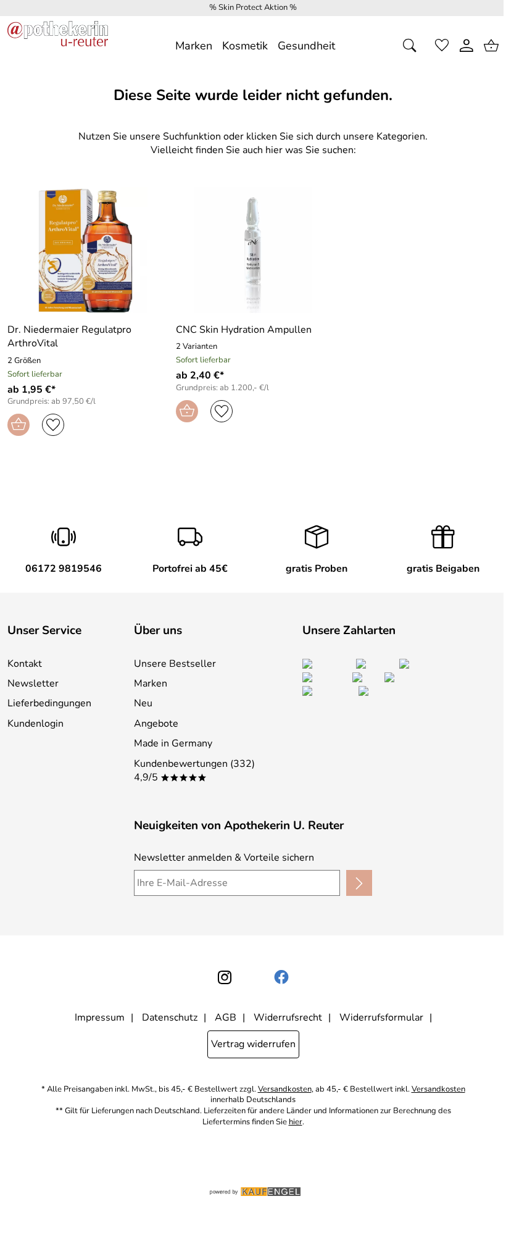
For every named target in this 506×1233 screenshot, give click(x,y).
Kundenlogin (35, 723)
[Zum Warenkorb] (491, 45)
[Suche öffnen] (413, 45)
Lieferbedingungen (49, 703)
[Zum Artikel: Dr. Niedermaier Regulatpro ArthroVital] (84, 250)
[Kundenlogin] (466, 45)
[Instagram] (224, 977)
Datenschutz (169, 1017)
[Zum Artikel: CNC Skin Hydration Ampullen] (253, 250)
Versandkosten (285, 1089)
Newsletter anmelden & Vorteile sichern (224, 857)
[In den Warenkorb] (18, 425)
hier (295, 1122)
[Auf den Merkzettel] (53, 425)
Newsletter (33, 683)
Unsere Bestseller (175, 664)
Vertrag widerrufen (253, 1044)
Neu (143, 703)
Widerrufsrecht (288, 1017)
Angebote (156, 723)
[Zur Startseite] (57, 45)
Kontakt (24, 664)
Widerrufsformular (381, 1017)
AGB (225, 1017)
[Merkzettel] (441, 45)
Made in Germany (173, 743)
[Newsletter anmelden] (359, 883)
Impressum (100, 1017)
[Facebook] (281, 977)
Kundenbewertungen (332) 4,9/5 (194, 770)
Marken (150, 683)
